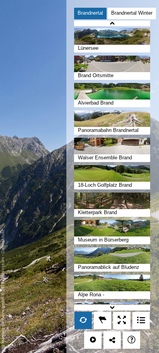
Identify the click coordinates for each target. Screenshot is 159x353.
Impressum (2, 268)
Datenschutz (2, 241)
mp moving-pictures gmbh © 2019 (2, 316)
